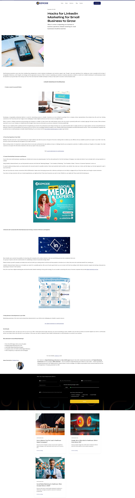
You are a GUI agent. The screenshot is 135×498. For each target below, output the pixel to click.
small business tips (40, 437)
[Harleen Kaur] (20, 362)
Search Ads (85, 394)
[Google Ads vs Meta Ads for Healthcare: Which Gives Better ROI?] (84, 414)
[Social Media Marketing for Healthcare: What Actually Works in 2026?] (50, 457)
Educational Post (75, 396)
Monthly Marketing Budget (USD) (71, 384)
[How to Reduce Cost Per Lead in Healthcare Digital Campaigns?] (50, 414)
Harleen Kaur (15, 360)
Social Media (93, 394)
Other (82, 396)
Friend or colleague (75, 394)
